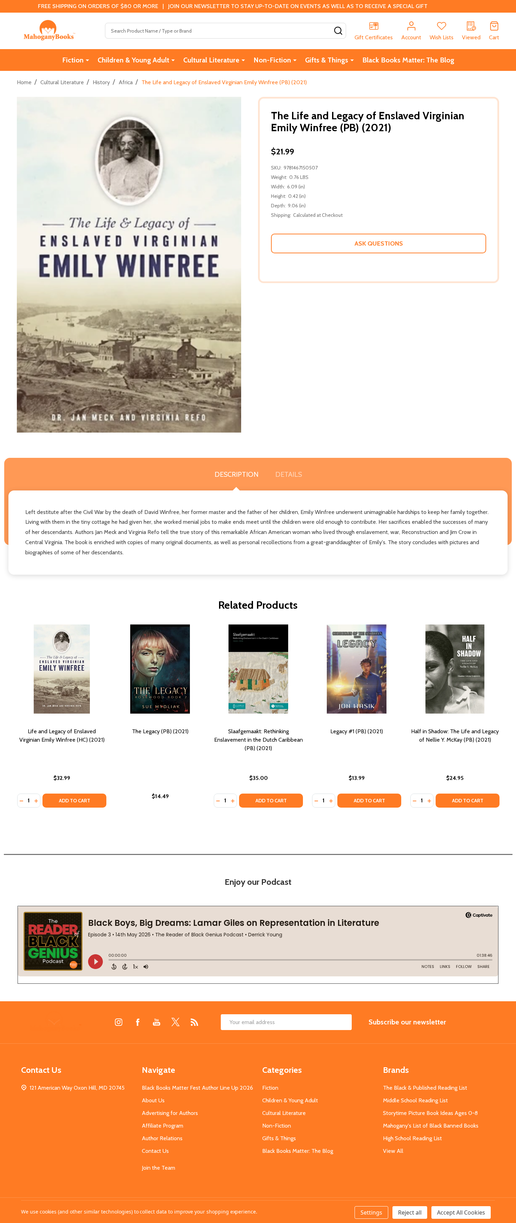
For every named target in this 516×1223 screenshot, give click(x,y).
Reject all (410, 1212)
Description (236, 474)
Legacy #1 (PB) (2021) (356, 731)
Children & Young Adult (133, 60)
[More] (87, 60)
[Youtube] (156, 1022)
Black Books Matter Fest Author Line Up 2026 (197, 1087)
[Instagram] (118, 1022)
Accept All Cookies (461, 1212)
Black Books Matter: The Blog (408, 60)
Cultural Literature (211, 60)
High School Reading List (412, 1138)
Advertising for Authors (170, 1113)
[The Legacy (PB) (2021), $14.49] (160, 669)
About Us (153, 1100)
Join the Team (158, 1167)
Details (288, 474)
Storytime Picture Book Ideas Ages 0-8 (430, 1113)
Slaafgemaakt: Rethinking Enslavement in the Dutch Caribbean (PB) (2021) (258, 739)
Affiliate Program (162, 1125)
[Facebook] (137, 1022)
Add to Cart (74, 800)
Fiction (73, 60)
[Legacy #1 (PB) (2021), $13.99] (356, 669)
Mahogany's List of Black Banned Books (430, 1125)
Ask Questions (379, 243)
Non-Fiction (272, 60)
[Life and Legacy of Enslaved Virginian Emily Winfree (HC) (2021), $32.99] (61, 669)
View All (393, 1151)
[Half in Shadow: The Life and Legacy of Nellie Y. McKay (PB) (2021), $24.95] (455, 669)
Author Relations (162, 1138)
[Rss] (194, 1022)
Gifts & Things (326, 60)
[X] (175, 1022)
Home (24, 82)
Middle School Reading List (415, 1100)
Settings (371, 1212)
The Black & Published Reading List (425, 1087)
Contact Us (155, 1151)
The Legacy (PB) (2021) (160, 731)
